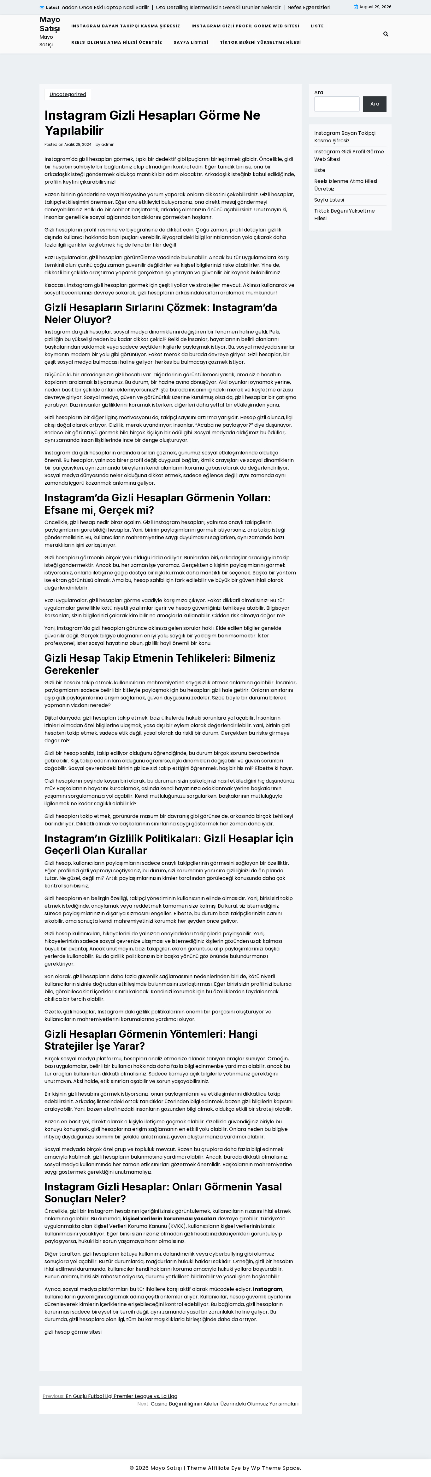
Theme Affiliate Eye (214, 1468)
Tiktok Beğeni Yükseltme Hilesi (260, 42)
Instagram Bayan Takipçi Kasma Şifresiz (125, 26)
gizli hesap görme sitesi (73, 1332)
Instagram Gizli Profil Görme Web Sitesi (245, 26)
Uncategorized (68, 94)
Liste (317, 26)
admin (108, 144)
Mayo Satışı (49, 24)
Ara (318, 92)
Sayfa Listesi (191, 42)
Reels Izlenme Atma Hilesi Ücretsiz (116, 42)
